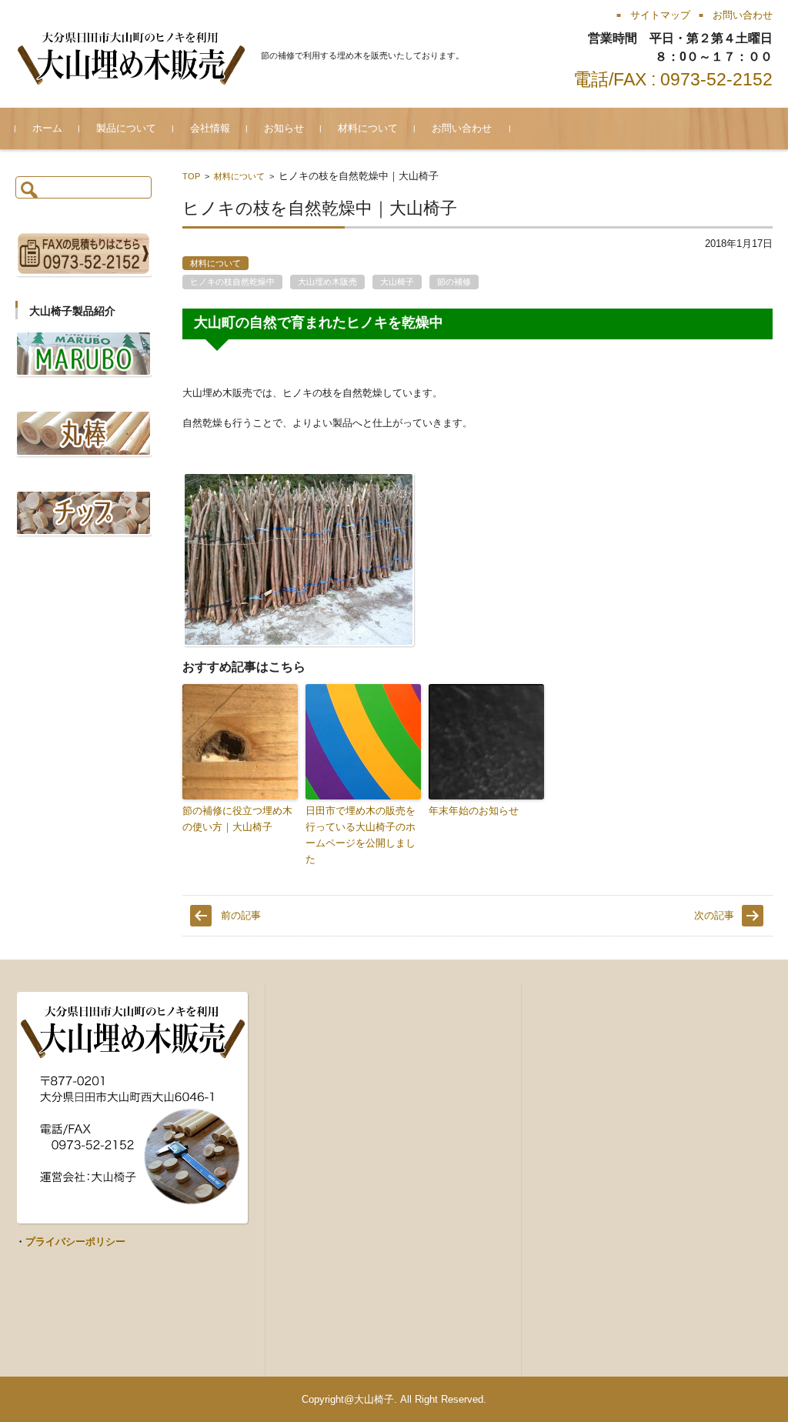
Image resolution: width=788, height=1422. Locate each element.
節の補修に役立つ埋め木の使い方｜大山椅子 (237, 819)
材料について (368, 128)
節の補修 (454, 281)
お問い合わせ (462, 128)
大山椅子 (397, 281)
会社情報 (210, 128)
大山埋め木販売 (327, 281)
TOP (191, 176)
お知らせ (284, 128)
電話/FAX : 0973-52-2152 (673, 79)
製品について (126, 128)
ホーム (47, 128)
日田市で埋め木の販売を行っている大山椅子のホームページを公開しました (361, 834)
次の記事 (714, 915)
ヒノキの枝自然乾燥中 (232, 281)
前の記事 (241, 915)
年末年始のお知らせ (474, 810)
